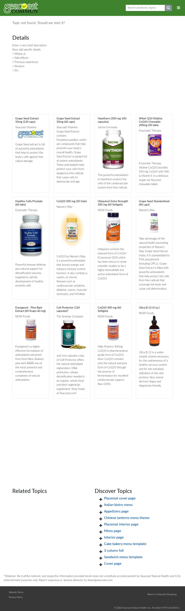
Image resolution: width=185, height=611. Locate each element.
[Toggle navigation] (178, 8)
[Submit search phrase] (168, 8)
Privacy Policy (16, 597)
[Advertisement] (92, 439)
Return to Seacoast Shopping (162, 594)
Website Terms (16, 592)
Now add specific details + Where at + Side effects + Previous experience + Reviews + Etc (26, 60)
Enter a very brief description (29, 45)
